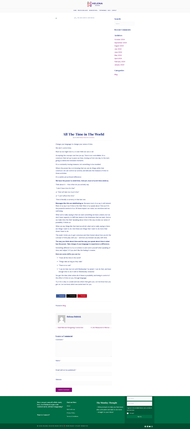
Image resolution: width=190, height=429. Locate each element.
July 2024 (117, 49)
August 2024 (119, 46)
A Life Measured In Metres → (101, 328)
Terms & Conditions (72, 416)
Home (74, 10)
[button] (139, 416)
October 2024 (119, 39)
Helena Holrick (83, 137)
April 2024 (118, 58)
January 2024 (119, 65)
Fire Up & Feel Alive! (83, 10)
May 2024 (118, 55)
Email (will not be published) (66, 370)
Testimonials (103, 10)
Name (58, 361)
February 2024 (119, 62)
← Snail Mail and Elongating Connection (69, 328)
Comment (60, 340)
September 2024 (120, 43)
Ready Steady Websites (79, 426)
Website (59, 380)
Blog (109, 10)
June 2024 (118, 52)
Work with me (93, 10)
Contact (114, 10)
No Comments (90, 137)
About (68, 406)
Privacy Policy (71, 413)
